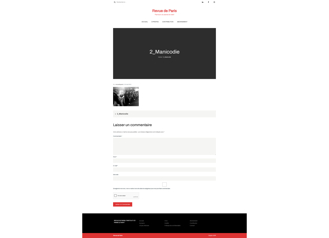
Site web (115, 174)
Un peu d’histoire (144, 225)
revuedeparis (119, 84)
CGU (166, 221)
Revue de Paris (164, 11)
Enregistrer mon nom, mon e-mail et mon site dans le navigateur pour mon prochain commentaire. (141, 188)
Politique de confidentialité (172, 225)
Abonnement (182, 21)
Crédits (166, 223)
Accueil (145, 21)
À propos (155, 21)
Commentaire (117, 136)
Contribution (167, 21)
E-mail (115, 165)
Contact (192, 225)
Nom (115, 157)
